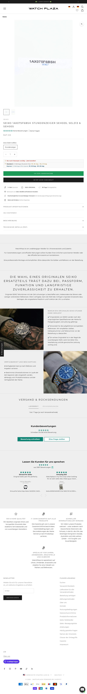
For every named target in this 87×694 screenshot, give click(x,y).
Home (5, 17)
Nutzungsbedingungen (68, 609)
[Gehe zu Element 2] (13, 112)
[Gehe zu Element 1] (6, 112)
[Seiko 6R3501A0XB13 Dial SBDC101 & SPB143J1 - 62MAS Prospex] (61, 487)
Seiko (6, 119)
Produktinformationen (68, 616)
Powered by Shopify (52, 679)
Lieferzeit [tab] (34, 406)
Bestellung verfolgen (67, 596)
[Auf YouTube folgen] (21, 669)
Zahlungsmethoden (67, 599)
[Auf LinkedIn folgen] (32, 669)
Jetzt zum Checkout (43, 180)
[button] (8, 131)
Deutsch (58, 675)
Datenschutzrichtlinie (68, 613)
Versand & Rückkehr (67, 586)
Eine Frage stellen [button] (57, 439)
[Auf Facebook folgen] (4, 669)
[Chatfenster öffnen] (82, 690)
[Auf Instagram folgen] (10, 669)
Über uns (63, 602)
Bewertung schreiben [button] (30, 439)
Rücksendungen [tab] (50, 406)
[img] (43, 465)
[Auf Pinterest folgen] (15, 669)
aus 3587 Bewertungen (42, 467)
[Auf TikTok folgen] (26, 669)
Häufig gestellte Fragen (68, 630)
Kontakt (63, 606)
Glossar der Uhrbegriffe (68, 637)
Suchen (62, 583)
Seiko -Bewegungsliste (68, 623)
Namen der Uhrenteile (68, 634)
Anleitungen (64, 627)
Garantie (63, 641)
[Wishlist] (77, 10)
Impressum (64, 644)
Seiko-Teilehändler (66, 620)
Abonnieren (12, 598)
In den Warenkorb (43, 173)
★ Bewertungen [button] (2, 349)
